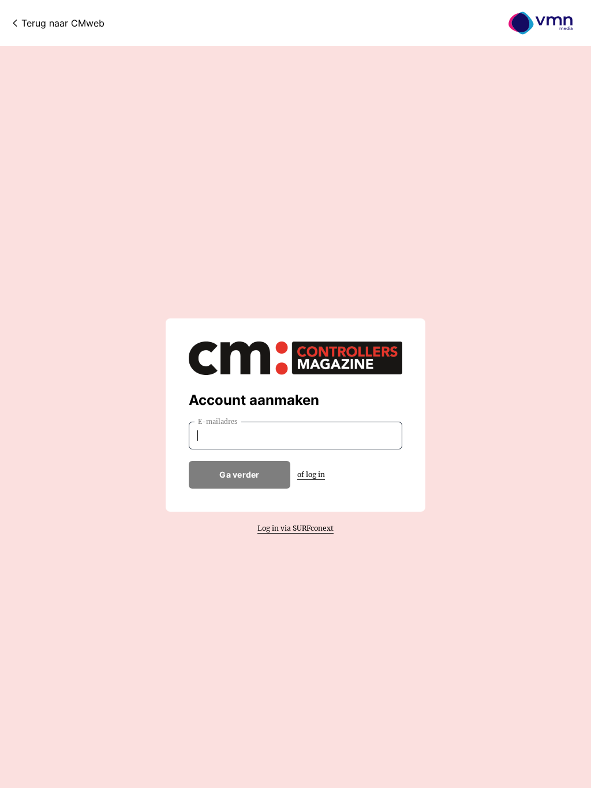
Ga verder (239, 474)
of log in (311, 474)
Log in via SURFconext (295, 528)
